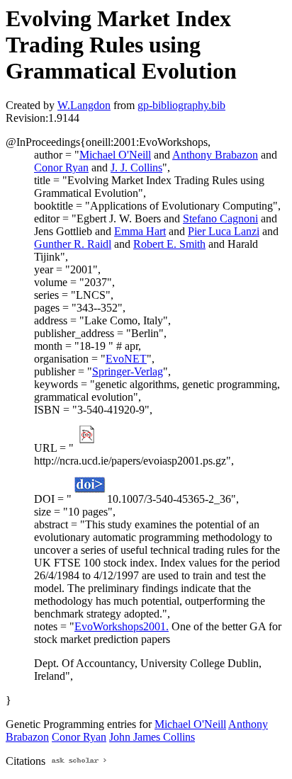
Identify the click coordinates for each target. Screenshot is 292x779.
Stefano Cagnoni (220, 218)
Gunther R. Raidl (72, 244)
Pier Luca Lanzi (223, 231)
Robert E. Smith (169, 244)
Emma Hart (140, 231)
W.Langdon (84, 105)
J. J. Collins (136, 167)
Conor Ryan (61, 167)
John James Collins (152, 737)
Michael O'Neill (115, 155)
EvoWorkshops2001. (121, 626)
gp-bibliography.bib (181, 105)
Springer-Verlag (127, 371)
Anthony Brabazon (215, 155)
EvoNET (126, 359)
